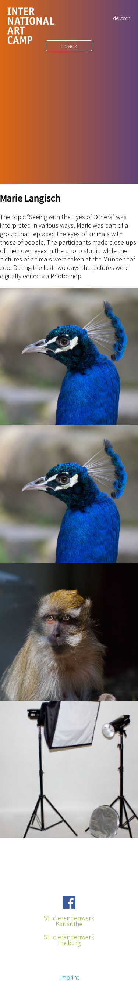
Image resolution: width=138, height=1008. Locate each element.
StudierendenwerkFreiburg (69, 940)
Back (7, 847)
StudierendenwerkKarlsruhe (69, 921)
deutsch (122, 18)
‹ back (69, 45)
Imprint (69, 977)
